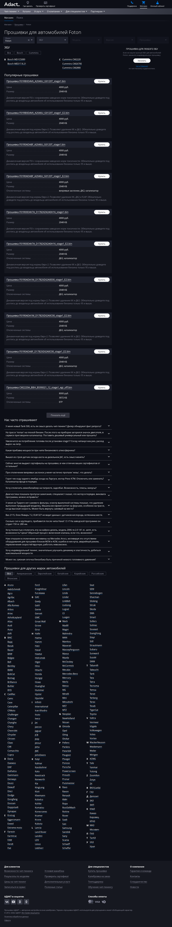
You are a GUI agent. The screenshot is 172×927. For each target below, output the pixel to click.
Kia (36, 783)
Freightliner (41, 589)
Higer (37, 661)
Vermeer (94, 722)
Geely (38, 601)
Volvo (92, 734)
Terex (92, 701)
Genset (38, 613)
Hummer (39, 690)
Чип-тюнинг (10, 11)
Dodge (11, 795)
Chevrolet (12, 730)
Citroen (11, 738)
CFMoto (11, 710)
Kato (37, 771)
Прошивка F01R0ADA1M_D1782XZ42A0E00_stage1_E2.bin (38, 279)
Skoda (93, 609)
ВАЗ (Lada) (95, 787)
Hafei (37, 633)
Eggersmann (14, 819)
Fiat (9, 848)
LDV (37, 840)
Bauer (11, 649)
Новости (134, 887)
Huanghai (40, 686)
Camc (10, 698)
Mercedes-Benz (70, 673)
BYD (10, 690)
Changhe (12, 722)
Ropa (65, 803)
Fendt (10, 844)
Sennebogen (96, 593)
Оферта (7, 920)
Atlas (10, 621)
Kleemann (40, 795)
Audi (10, 625)
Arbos (11, 609)
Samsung (67, 827)
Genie (38, 609)
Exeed (11, 823)
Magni (65, 629)
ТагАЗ (93, 837)
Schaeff (66, 844)
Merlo (65, 681)
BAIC (10, 637)
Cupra (11, 754)
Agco (10, 593)
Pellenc (66, 742)
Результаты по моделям (16, 876)
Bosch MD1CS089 (16, 59)
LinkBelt (66, 601)
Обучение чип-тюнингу (100, 887)
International (41, 706)
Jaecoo (38, 726)
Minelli (65, 693)
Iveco (37, 718)
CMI (9, 746)
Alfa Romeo (13, 605)
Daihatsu (12, 771)
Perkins (66, 746)
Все (9, 52)
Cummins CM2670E (72, 63)
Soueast (94, 629)
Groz (37, 629)
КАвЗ (92, 808)
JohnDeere (40, 755)
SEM (92, 589)
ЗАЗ (92, 800)
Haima (38, 637)
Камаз (93, 813)
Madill (65, 625)
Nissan (65, 722)
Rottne (65, 811)
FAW (10, 840)
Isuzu (37, 714)
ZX (91, 783)
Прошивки (18, 24)
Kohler (38, 803)
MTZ (64, 709)
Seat (92, 584)
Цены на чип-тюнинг (15, 881)
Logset (65, 609)
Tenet (92, 693)
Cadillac (11, 694)
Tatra (92, 681)
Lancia (38, 827)
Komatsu (39, 807)
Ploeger (66, 759)
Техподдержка (95, 881)
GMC (37, 617)
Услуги (37, 11)
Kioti (37, 791)
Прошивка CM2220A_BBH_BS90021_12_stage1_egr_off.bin (39, 387)
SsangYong (95, 633)
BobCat (11, 674)
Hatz (37, 645)
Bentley (11, 665)
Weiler (93, 750)
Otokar (65, 738)
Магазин (8, 17)
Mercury (66, 677)
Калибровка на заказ (99, 876)
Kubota (38, 823)
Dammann (13, 775)
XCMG (93, 758)
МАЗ (92, 825)
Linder (65, 597)
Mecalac (66, 669)
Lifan (64, 584)
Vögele (93, 726)
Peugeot (66, 755)
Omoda (66, 726)
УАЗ (92, 842)
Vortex (93, 738)
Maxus (65, 653)
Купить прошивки (97, 870)
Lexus (38, 844)
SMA (92, 613)
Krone (38, 819)
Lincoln (66, 589)
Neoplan (66, 713)
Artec (10, 613)
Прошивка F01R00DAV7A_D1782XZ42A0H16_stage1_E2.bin (39, 243)
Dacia (10, 758)
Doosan (11, 803)
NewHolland (68, 718)
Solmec (93, 625)
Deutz (10, 783)
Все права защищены (31, 913)
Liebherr (39, 848)
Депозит (94, 796)
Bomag (11, 678)
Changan (12, 718)
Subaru (93, 649)
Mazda (65, 657)
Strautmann (96, 645)
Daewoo (12, 763)
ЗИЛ (92, 804)
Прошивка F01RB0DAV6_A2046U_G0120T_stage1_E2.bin (37, 112)
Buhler (11, 686)
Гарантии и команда (140, 870)
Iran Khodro (41, 710)
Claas (10, 742)
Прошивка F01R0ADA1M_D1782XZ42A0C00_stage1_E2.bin (38, 315)
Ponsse (66, 763)
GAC (37, 597)
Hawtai (38, 653)
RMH (64, 799)
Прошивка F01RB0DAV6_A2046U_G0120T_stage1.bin (36, 81)
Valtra (93, 718)
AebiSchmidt (14, 589)
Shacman (94, 597)
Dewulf (11, 787)
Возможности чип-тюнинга (18, 870)
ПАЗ (92, 833)
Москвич (94, 829)
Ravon (65, 791)
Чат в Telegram (142, 66)
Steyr (92, 637)
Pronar (65, 779)
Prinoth (66, 775)
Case (10, 702)
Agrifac (11, 597)
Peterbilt (66, 750)
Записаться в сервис (15, 887)
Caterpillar (13, 706)
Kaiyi (37, 759)
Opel (64, 730)
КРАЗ (92, 821)
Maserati (66, 645)
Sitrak (93, 605)
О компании (53, 11)
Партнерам (97, 11)
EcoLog (11, 815)
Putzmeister (68, 783)
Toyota (93, 713)
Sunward (94, 653)
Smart (93, 617)
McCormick (68, 665)
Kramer (39, 815)
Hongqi (38, 678)
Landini (38, 835)
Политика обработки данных (16, 916)
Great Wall (40, 621)
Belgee (11, 657)
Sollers (93, 621)
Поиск (20, 17)
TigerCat (94, 709)
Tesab (93, 705)
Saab (64, 819)
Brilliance (12, 682)
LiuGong (66, 605)
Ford (37, 584)
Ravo (64, 787)
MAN (64, 637)
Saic (64, 823)
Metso (65, 685)
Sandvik (66, 831)
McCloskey (67, 661)
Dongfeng (12, 799)
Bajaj (10, 641)
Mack (65, 621)
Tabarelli (94, 665)
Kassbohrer (41, 767)
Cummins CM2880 (71, 67)
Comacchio (13, 750)
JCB (36, 734)
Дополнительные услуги (57, 881)
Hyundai (39, 698)
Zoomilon (94, 775)
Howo (38, 682)
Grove (38, 625)
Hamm (38, 641)
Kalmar (38, 763)
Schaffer (66, 848)
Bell (9, 661)
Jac (36, 722)
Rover (65, 815)
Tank (92, 673)
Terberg (94, 697)
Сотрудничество (138, 881)
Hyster (38, 694)
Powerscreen (69, 771)
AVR (10, 633)
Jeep (37, 738)
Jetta (37, 746)
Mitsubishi (67, 701)
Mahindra (67, 633)
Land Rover (40, 831)
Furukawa (40, 593)
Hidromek (40, 657)
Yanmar (94, 767)
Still (91, 641)
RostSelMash (68, 807)
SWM (92, 661)
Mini (64, 697)
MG (64, 689)
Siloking (94, 601)
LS (63, 613)
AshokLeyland (15, 617)
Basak (10, 645)
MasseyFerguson (70, 649)
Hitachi (38, 670)
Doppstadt (13, 807)
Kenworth (40, 779)
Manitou (66, 641)
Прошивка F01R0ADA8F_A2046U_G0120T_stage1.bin (35, 144)
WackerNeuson (97, 742)
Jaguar (38, 730)
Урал (92, 846)
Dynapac (12, 811)
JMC (37, 750)
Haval (38, 649)
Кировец (94, 817)
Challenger (13, 714)
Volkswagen (96, 730)
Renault (66, 795)
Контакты (135, 876)
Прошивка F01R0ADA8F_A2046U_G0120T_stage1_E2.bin (37, 176)
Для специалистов (75, 11)
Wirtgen (94, 754)
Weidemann (96, 746)
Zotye (92, 779)
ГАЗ (91, 792)
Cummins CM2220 (71, 59)
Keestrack (40, 775)
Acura (10, 584)
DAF (10, 767)
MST (64, 705)
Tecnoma (94, 685)
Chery (10, 726)
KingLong (39, 787)
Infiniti (38, 702)
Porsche (66, 767)
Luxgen (66, 617)
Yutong (93, 771)
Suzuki (93, 657)
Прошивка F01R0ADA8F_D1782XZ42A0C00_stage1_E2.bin (38, 351)
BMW (10, 670)
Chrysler (12, 734)
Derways (12, 779)
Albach (11, 601)
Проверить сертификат (57, 876)
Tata (92, 677)
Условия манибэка (54, 870)
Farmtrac (12, 835)
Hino (37, 665)
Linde (65, 593)
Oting (65, 734)
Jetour (38, 742)
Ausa (10, 629)
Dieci (10, 791)
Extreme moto (15, 827)
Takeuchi (94, 669)
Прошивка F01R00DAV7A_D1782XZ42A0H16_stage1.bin (37, 212)
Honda (38, 674)
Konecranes (41, 811)
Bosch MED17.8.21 (17, 63)
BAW (10, 653)
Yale (92, 763)
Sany (64, 835)
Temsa (93, 689)
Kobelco (39, 799)
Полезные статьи (53, 887)
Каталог (27, 11)
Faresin (11, 831)
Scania (65, 840)
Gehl (37, 605)
